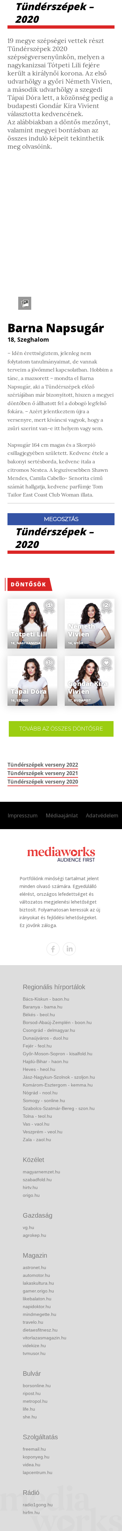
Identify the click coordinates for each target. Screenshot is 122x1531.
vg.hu (28, 1227)
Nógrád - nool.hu (40, 1092)
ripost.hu (32, 1393)
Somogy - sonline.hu (44, 1100)
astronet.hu (34, 1267)
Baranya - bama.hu (42, 1006)
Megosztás (61, 519)
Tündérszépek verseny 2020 (42, 781)
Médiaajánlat (62, 815)
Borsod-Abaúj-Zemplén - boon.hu (57, 1022)
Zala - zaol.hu (37, 1139)
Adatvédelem (102, 815)
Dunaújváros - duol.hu (45, 1038)
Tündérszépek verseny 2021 (42, 773)
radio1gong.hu (38, 1504)
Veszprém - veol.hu (42, 1131)
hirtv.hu (30, 1187)
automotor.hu (36, 1275)
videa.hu (31, 1464)
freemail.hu (34, 1449)
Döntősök (28, 584)
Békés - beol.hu (39, 1014)
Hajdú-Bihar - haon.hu (45, 1061)
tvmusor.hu (34, 1353)
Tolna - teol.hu (37, 1116)
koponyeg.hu (36, 1456)
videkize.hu (34, 1345)
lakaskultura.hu (38, 1283)
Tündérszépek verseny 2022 (42, 764)
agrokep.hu (34, 1235)
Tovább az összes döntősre (61, 729)
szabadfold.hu (37, 1179)
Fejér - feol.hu (37, 1045)
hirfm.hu (31, 1512)
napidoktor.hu (37, 1306)
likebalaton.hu (37, 1298)
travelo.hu (33, 1322)
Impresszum (22, 815)
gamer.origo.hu (38, 1290)
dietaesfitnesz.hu (40, 1330)
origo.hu (31, 1195)
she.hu (30, 1416)
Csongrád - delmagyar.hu (49, 1030)
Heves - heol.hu (39, 1069)
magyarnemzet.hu (41, 1171)
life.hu (29, 1409)
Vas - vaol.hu (36, 1124)
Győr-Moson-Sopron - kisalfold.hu (57, 1053)
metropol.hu (35, 1401)
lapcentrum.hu (37, 1472)
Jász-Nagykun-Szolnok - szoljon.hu (59, 1077)
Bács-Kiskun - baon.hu (46, 999)
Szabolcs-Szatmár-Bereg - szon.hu (59, 1108)
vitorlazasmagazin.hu (44, 1337)
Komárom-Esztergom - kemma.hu (58, 1084)
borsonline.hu (37, 1385)
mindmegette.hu (39, 1314)
